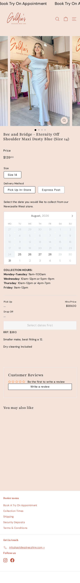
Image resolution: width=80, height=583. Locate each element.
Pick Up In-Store (19, 190)
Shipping (8, 516)
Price (7, 151)
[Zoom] (64, 120)
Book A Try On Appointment (20, 505)
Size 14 (12, 175)
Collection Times (13, 511)
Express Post (51, 190)
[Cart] (65, 19)
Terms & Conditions (15, 528)
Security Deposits (14, 522)
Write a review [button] (40, 386)
